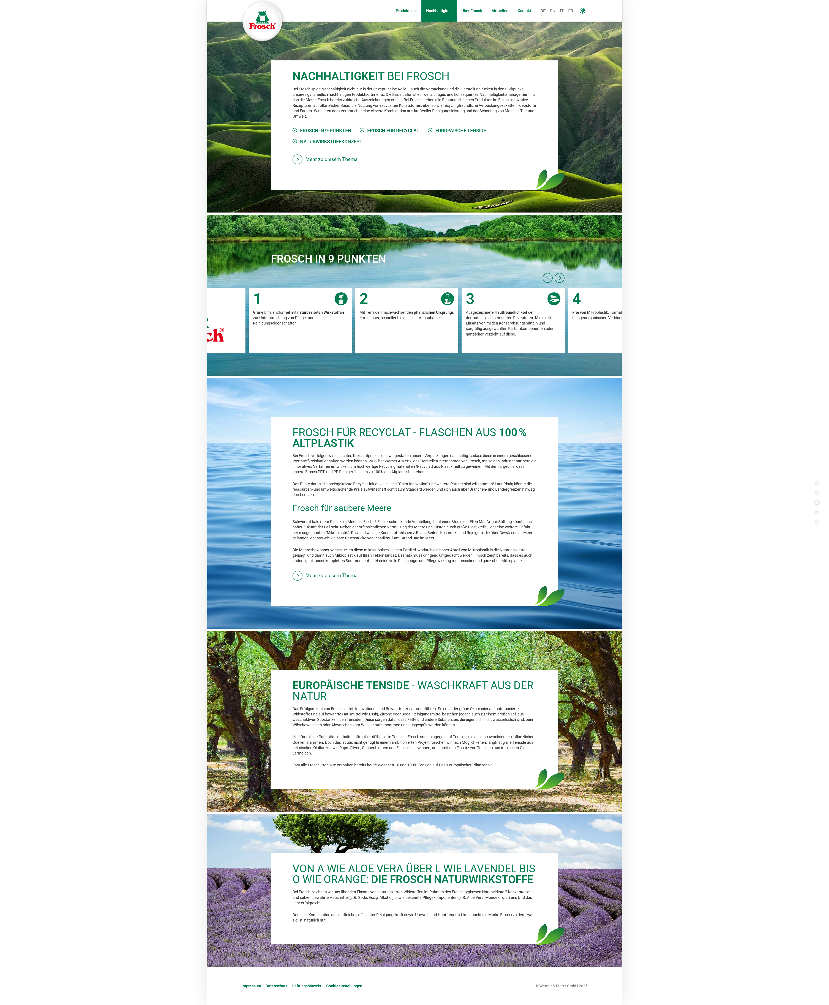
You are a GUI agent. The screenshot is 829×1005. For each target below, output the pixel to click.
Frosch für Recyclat (393, 130)
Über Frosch (471, 10)
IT (562, 10)
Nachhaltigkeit (439, 10)
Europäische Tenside (460, 130)
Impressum (251, 986)
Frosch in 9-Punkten (325, 130)
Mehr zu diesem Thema (331, 159)
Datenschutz (276, 986)
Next (560, 278)
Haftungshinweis (306, 986)
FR (570, 10)
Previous (548, 278)
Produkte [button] (404, 10)
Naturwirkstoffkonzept (331, 141)
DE (543, 10)
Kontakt (524, 10)
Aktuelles (500, 10)
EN (552, 10)
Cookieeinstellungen (344, 986)
